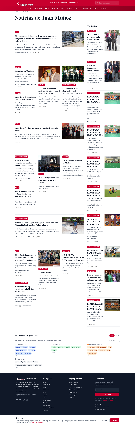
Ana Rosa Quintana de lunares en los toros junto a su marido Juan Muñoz (93, 72)
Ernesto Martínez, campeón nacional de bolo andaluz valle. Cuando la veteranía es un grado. (25, 164)
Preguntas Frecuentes (102, 407)
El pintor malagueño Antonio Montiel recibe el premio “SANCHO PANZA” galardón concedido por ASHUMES (49, 94)
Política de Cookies (74, 390)
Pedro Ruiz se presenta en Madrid (72, 161)
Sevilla (47, 8)
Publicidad (98, 404)
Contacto (71, 397)
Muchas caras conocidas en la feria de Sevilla (93, 37)
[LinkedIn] (27, 399)
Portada (29, 8)
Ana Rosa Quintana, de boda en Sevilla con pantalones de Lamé (24, 194)
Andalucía (55, 8)
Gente (62, 8)
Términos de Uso (74, 392)
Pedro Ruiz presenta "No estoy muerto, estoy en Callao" (49, 180)
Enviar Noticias (100, 409)
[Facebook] (17, 399)
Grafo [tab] (117, 335)
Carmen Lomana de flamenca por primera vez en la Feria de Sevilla (94, 278)
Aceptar (114, 420)
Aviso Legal (72, 395)
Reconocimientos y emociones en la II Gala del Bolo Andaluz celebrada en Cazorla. (24, 290)
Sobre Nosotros (73, 382)
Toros (77, 8)
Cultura (96, 8)
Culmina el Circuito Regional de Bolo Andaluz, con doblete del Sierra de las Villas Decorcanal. (72, 93)
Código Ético (73, 385)
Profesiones (104, 8)
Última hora (38, 8)
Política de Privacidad (75, 387)
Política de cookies (37, 422)
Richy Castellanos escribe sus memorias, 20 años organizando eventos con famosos (25, 258)
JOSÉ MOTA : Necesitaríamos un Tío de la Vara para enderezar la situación (73, 258)
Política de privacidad (107, 400)
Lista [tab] (112, 335)
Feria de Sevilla (44, 272)
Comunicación (86, 8)
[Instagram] (24, 399)
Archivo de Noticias (48, 408)
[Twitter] (20, 399)
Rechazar (105, 420)
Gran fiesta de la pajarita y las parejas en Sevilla (25, 98)
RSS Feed (45, 410)
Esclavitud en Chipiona (24, 70)
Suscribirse (107, 394)
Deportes (70, 8)
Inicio (16, 11)
